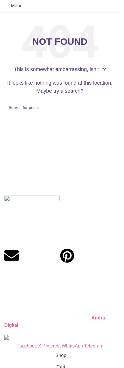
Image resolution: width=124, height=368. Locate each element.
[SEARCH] (108, 107)
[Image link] (32, 211)
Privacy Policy (18, 280)
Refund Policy (18, 292)
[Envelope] (11, 255)
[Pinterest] (67, 255)
